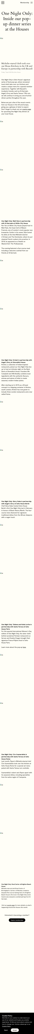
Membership (24, 3)
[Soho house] (3, 2)
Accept (15, 1030)
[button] (32, 3)
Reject (6, 1030)
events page (26, 109)
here (24, 647)
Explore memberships (17, 920)
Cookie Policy (6, 1026)
